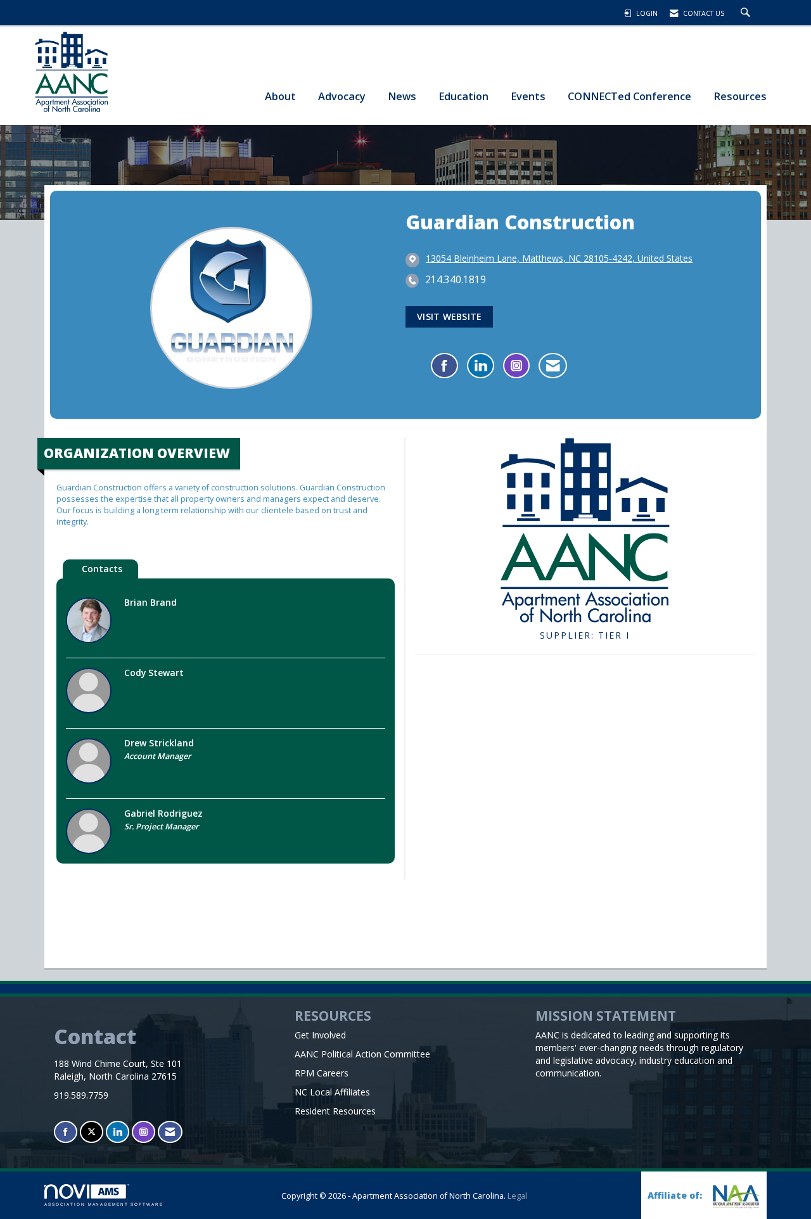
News (402, 96)
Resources (740, 96)
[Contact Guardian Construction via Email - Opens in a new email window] (553, 365)
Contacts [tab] (102, 569)
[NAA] (735, 1196)
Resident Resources (335, 1111)
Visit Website (449, 316)
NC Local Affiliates (332, 1092)
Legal (517, 1195)
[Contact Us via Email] (170, 1132)
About (280, 96)
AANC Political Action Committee (362, 1054)
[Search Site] (747, 13)
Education (463, 96)
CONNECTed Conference (629, 96)
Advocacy (342, 96)
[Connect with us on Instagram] (143, 1132)
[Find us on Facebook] (65, 1132)
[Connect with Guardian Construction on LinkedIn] (480, 365)
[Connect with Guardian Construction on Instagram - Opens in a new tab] (516, 365)
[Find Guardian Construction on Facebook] (444, 365)
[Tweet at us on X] (91, 1132)
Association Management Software (103, 1204)
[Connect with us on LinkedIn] (117, 1132)
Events (528, 96)
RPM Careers (321, 1073)
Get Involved (320, 1035)
